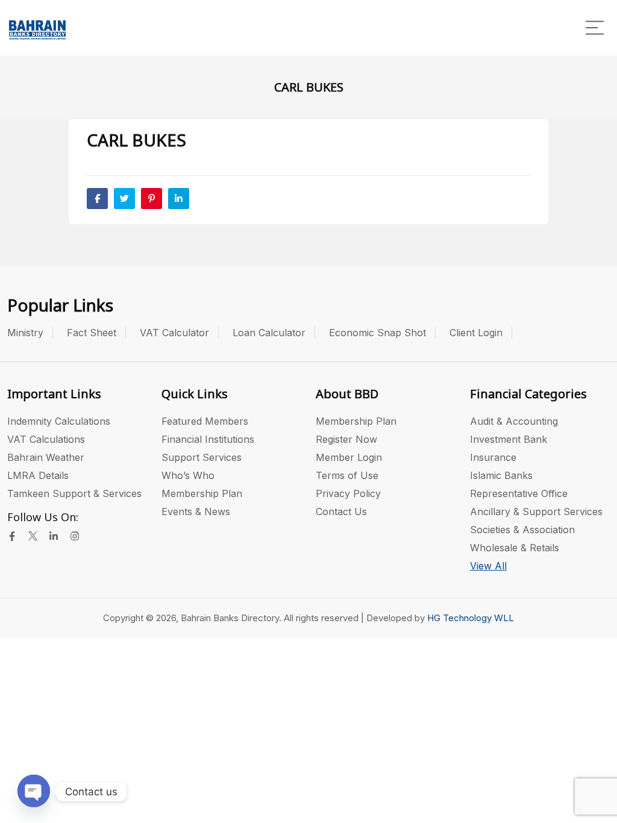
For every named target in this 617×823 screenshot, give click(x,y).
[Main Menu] (595, 28)
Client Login (476, 333)
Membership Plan (201, 493)
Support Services (201, 457)
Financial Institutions (207, 439)
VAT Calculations (46, 439)
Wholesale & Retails (514, 548)
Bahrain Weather (45, 457)
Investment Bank (508, 439)
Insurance (493, 457)
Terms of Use (347, 475)
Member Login (349, 457)
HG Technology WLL (470, 618)
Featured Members (204, 421)
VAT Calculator (174, 333)
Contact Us (341, 511)
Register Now (346, 439)
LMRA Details (38, 475)
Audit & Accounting (514, 421)
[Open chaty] (33, 789)
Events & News (195, 511)
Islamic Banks (501, 475)
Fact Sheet (91, 333)
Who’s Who (188, 475)
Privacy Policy (348, 493)
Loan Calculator (269, 333)
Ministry (25, 333)
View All (488, 566)
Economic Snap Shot (377, 333)
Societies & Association (522, 530)
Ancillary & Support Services (536, 511)
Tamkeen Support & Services (74, 493)
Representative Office (519, 493)
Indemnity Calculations (58, 421)
